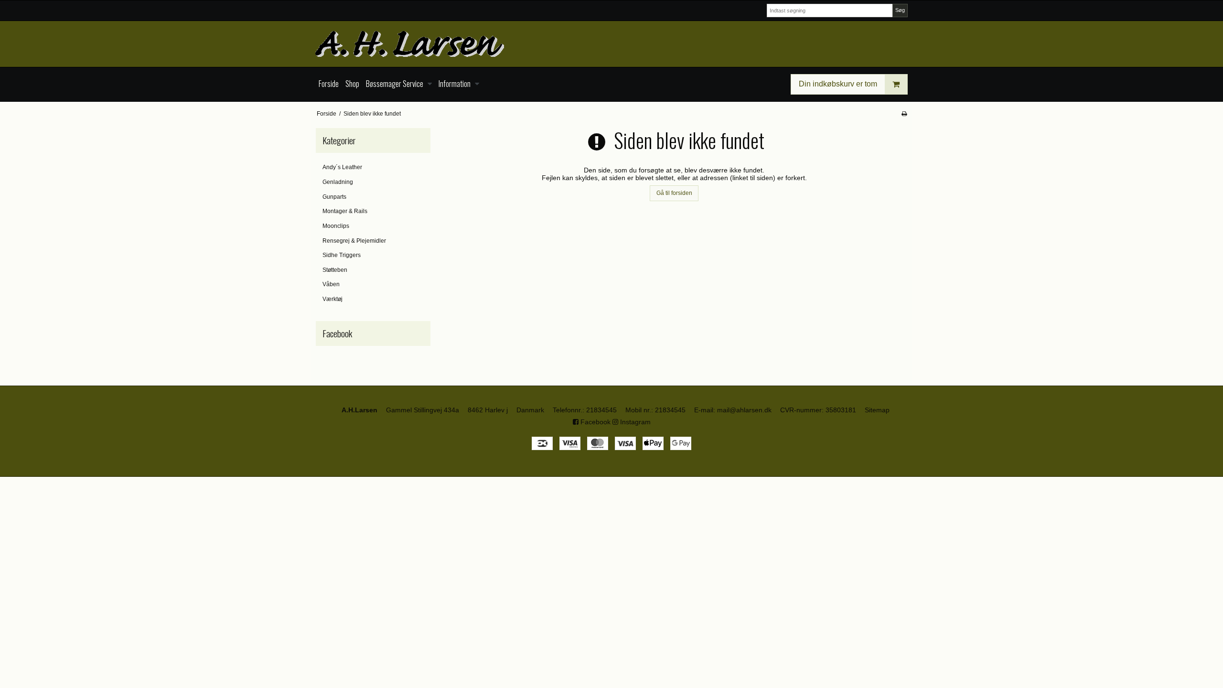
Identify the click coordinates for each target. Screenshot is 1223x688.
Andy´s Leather (342, 167)
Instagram (634, 422)
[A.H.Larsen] (611, 44)
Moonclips (335, 226)
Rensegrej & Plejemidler (354, 240)
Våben (331, 284)
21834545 (601, 410)
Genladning (337, 182)
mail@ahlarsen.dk (744, 410)
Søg (900, 10)
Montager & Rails (344, 211)
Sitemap (877, 410)
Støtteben (334, 270)
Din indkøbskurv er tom (838, 84)
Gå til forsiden (674, 193)
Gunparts (334, 197)
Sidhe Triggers (341, 255)
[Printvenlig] (904, 113)
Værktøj (332, 299)
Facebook (595, 422)
